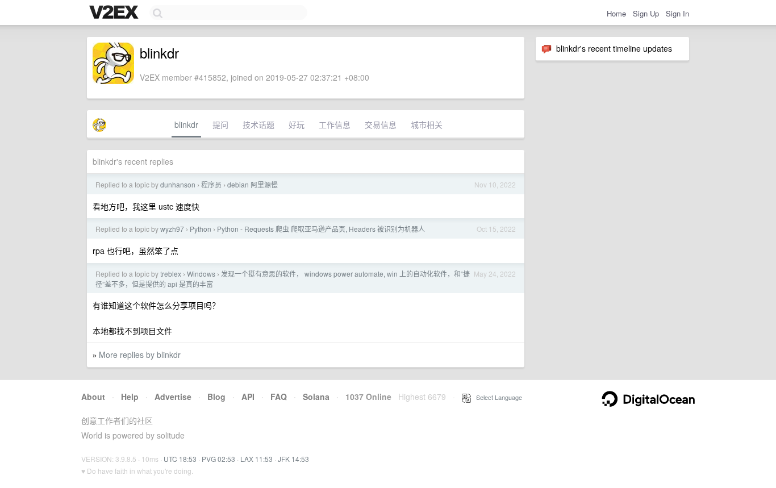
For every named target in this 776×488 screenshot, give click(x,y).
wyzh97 (172, 228)
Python (200, 228)
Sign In (677, 13)
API (248, 396)
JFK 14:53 (293, 459)
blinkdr (186, 124)
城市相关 (427, 124)
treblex (170, 273)
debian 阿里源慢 (252, 184)
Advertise (173, 396)
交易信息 (381, 124)
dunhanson (177, 184)
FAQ (278, 396)
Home (616, 13)
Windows (201, 273)
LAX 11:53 (256, 459)
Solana (316, 396)
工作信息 (335, 124)
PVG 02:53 (218, 459)
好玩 (296, 124)
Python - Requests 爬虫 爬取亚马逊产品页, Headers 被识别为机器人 (321, 228)
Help (130, 396)
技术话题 (258, 124)
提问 (220, 124)
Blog (216, 396)
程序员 (211, 184)
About (93, 396)
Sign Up (646, 13)
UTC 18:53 (180, 459)
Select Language (496, 397)
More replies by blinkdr (140, 354)
